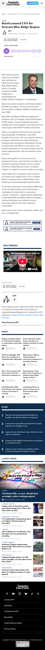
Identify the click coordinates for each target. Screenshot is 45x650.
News (5, 20)
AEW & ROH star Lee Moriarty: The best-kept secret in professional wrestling (16, 534)
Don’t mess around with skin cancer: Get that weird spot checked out (11, 373)
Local (5, 490)
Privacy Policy (10, 629)
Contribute (32, 3)
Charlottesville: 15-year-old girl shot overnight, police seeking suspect (20, 495)
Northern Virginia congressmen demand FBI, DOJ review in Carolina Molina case (16, 546)
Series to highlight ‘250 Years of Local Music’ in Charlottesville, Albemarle (12, 357)
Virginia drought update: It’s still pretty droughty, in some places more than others (17, 559)
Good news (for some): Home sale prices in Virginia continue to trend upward (16, 572)
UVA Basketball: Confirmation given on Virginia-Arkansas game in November (16, 521)
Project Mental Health (13, 623)
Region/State (7, 555)
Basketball (7, 516)
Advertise (8, 606)
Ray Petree (5, 538)
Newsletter (8, 617)
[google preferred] (11, 39)
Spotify (28, 315)
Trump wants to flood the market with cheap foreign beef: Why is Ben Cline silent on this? (16, 508)
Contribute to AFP (11, 611)
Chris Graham (9, 347)
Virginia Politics (9, 504)
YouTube (5, 318)
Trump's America (8, 542)
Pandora (35, 315)
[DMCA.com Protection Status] (23, 644)
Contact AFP (9, 600)
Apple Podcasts (18, 315)
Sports (5, 529)
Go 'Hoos (15, 516)
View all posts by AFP (10, 322)
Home (4, 14)
